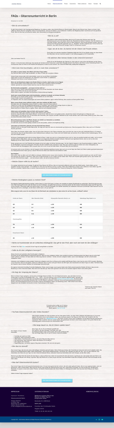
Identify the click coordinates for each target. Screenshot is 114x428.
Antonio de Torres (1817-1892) (65, 278)
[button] (100, 3)
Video (23, 246)
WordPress (48, 419)
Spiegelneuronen (51, 318)
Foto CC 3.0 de (61, 308)
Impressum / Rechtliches (17, 395)
